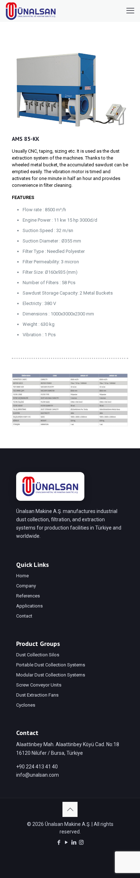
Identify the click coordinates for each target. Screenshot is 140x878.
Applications (29, 606)
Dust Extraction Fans (37, 695)
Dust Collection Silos (37, 654)
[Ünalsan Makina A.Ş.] (30, 11)
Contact (24, 616)
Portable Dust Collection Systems (50, 664)
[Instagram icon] (81, 842)
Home (22, 575)
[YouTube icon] (66, 842)
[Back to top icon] (70, 809)
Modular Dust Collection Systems (50, 675)
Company (26, 585)
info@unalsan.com (37, 775)
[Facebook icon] (58, 842)
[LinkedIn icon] (73, 842)
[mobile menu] (130, 11)
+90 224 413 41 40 (37, 767)
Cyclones (25, 705)
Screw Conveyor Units (38, 685)
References (28, 596)
